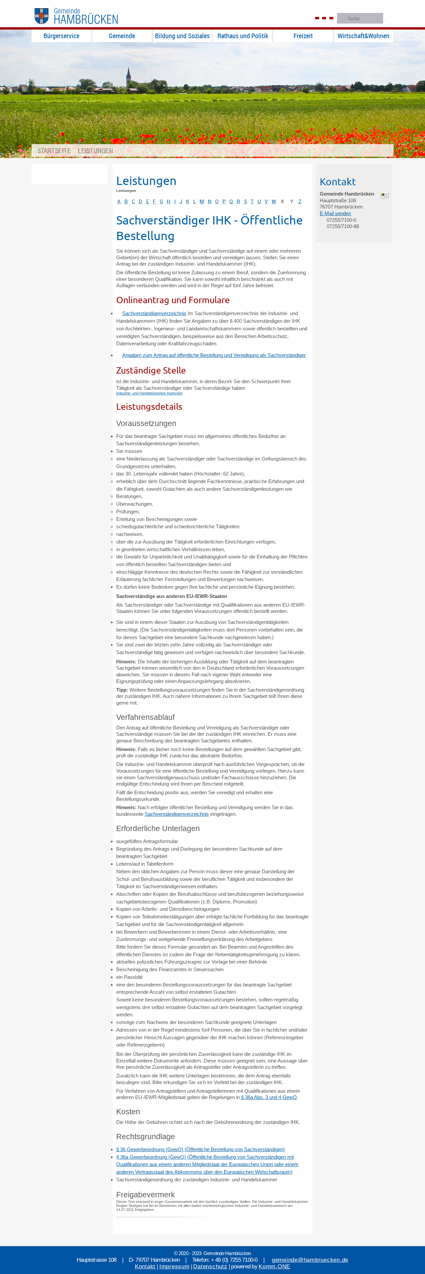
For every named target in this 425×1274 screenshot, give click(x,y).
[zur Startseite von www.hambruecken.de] (86, 26)
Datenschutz (210, 1266)
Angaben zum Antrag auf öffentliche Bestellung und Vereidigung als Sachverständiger (214, 355)
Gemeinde (122, 35)
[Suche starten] (384, 20)
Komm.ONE (274, 1266)
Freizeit (303, 35)
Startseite (54, 150)
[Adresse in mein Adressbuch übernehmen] (384, 197)
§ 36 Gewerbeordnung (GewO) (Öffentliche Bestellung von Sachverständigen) (200, 1149)
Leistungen (95, 150)
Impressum (174, 1266)
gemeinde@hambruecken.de (310, 1260)
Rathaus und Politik (242, 35)
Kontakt (145, 1266)
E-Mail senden (335, 213)
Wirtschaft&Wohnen (363, 35)
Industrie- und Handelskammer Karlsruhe (149, 393)
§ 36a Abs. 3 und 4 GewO (269, 1097)
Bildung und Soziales (182, 35)
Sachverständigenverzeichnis (154, 313)
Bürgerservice (61, 35)
